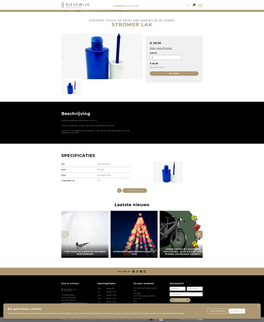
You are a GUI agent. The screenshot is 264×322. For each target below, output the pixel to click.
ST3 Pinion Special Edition (144, 296)
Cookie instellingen (218, 311)
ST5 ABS (137, 293)
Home (63, 11)
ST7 (135, 291)
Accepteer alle (237, 311)
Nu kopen (174, 73)
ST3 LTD (137, 299)
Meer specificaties (161, 48)
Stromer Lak (74, 11)
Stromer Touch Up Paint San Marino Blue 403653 (101, 11)
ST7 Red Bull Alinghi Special (145, 288)
